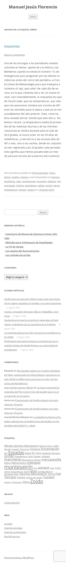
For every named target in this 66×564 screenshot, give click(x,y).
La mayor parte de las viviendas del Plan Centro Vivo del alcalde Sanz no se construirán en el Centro (31, 392)
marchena (12, 459)
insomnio (41, 181)
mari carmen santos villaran (18, 387)
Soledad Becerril (45, 471)
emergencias (29, 181)
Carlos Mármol (12, 502)
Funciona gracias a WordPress (19, 557)
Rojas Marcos (17, 471)
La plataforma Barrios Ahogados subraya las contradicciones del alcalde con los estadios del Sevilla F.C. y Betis (32, 421)
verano (31, 189)
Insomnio (12, 46)
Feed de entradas (13, 528)
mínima (20, 185)
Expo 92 (30, 453)
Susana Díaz (11, 474)
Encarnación (50, 449)
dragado (15, 449)
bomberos (9, 181)
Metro (7, 463)
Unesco (7, 482)
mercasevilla (51, 459)
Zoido (36, 481)
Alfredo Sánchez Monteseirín (21, 446)
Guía (30, 456)
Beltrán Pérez (46, 446)
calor (18, 181)
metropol (33, 463)
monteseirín (18, 466)
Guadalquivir (21, 456)
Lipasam (45, 456)
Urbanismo (17, 482)
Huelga (36, 456)
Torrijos (10, 477)
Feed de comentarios (15, 532)
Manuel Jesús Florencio (33, 7)
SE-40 (26, 471)
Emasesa (35, 449)
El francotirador (40, 172)
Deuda (7, 449)
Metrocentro (18, 463)
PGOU (58, 468)
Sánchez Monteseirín (33, 474)
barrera (55, 177)
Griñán (9, 456)
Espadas (16, 452)
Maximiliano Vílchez (31, 459)
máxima (52, 181)
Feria (38, 453)
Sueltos (16, 177)
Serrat (56, 185)
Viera (26, 482)
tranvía (21, 477)
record (48, 185)
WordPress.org (12, 536)
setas (33, 471)
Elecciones (24, 449)
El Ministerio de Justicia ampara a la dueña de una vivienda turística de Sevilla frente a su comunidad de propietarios (31, 345)
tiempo (24, 177)
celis (56, 446)
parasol (43, 467)
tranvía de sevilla (34, 477)
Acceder (8, 523)
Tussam (49, 477)
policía (41, 185)
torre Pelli (54, 474)
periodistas (31, 185)
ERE (6, 453)
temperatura (11, 189)
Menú (33, 16)
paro (52, 467)
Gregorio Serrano (51, 453)
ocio (35, 467)
